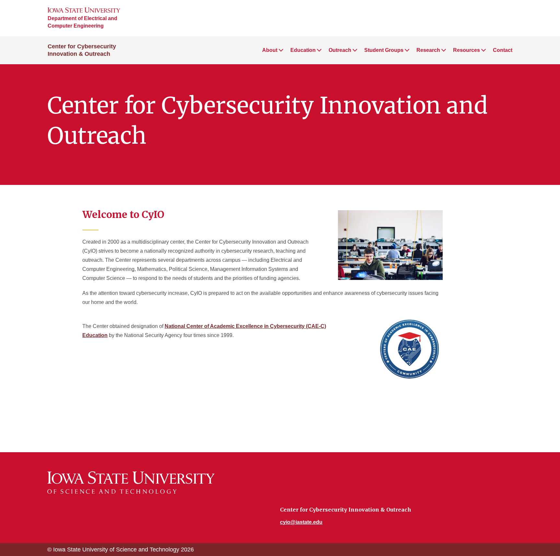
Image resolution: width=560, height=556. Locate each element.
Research (428, 50)
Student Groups (383, 50)
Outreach (340, 50)
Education (303, 50)
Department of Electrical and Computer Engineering (82, 22)
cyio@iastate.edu (301, 522)
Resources (466, 50)
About (269, 50)
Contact (502, 50)
